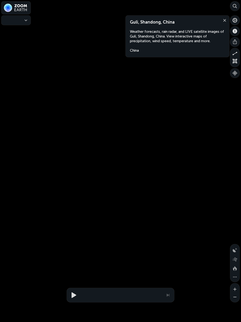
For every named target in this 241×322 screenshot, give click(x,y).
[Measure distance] (235, 53)
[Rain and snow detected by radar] (235, 249)
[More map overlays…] (235, 277)
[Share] (235, 42)
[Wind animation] (235, 258)
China (134, 50)
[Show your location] (235, 73)
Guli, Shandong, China (152, 22)
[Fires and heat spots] (235, 267)
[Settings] (235, 20)
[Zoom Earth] (16, 7)
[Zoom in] (235, 288)
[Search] (235, 6)
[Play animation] (73, 295)
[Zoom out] (235, 297)
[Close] (223, 20)
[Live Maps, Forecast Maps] (16, 20)
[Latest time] (167, 295)
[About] (235, 31)
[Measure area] (235, 62)
